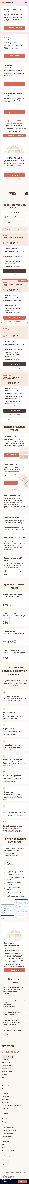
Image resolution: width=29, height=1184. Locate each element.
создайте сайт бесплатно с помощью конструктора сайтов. (12, 474)
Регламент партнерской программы (11, 1123)
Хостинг (4, 1133)
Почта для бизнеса (7, 1139)
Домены (4, 1142)
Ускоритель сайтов (7, 1154)
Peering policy (5, 1126)
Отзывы (4, 1165)
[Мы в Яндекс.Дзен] (12, 1075)
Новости (4, 1094)
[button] (26, 3)
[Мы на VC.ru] (8, 1075)
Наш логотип (5, 1120)
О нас (3, 1162)
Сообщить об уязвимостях (9, 1173)
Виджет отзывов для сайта (9, 1148)
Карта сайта (5, 1176)
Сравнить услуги (6, 1083)
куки (12, 1183)
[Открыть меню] (3, 3)
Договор (4, 1092)
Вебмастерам (5, 1114)
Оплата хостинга (6, 1086)
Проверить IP (5, 1106)
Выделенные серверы (8, 1145)
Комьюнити (5, 1170)
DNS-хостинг (16, 266)
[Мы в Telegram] (4, 1075)
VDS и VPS (4, 1136)
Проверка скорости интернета (10, 1100)
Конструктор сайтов (7, 1151)
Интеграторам (6, 1117)
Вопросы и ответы (7, 1089)
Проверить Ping (6, 1103)
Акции (3, 1097)
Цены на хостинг (6, 1080)
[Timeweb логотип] (10, 3)
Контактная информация (8, 1167)
